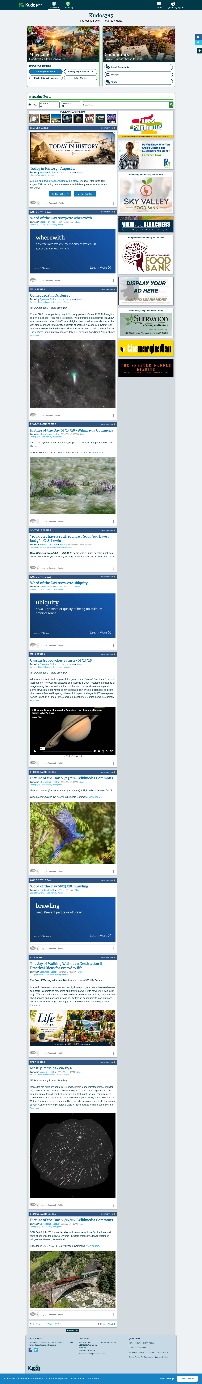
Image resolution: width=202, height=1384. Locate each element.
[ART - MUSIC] (78, 118)
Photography (35, 437)
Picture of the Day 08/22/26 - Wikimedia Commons (71, 1220)
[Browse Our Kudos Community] (30, 5)
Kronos (43, 172)
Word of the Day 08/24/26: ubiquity (59, 583)
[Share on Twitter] (198, 42)
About (151, 1343)
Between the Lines (49, 544)
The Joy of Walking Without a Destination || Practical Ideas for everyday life (66, 965)
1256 (49, 1324)
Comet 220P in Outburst (50, 295)
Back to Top (72, 1330)
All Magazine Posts (45, 71)
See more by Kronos (45, 175)
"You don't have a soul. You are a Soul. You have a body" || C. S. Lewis (69, 538)
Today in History (60, 194)
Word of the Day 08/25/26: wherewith (61, 218)
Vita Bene (45, 971)
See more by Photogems (52, 437)
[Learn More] (45, 118)
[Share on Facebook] (198, 37)
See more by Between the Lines (59, 547)
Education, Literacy (38, 225)
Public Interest (44, 975)
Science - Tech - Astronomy (41, 302)
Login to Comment (49, 203)
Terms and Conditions (137, 1348)
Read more (34, 335)
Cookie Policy (134, 1357)
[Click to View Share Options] (113, 203)
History (33, 175)
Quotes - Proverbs (37, 547)
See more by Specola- (62, 302)
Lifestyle (33, 975)
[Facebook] (30, 1349)
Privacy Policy (162, 1352)
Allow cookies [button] (187, 1378)
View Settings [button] (167, 1378)
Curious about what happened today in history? (55, 181)
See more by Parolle (55, 225)
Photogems (45, 434)
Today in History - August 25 (53, 168)
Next (110, 1324)
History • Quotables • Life (80, 71)
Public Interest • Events (46, 78)
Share (78, 172)
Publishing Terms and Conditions (142, 1352)
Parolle (43, 222)
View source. (100, 452)
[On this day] (34, 118)
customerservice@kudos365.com (92, 1354)
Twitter (36, 1349)
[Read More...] (145, 154)
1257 (56, 1324)
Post (34, 104)
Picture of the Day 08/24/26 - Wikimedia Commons (71, 430)
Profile (52, 172)
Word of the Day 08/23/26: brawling (59, 886)
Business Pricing (161, 1357)
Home (131, 1343)
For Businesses (147, 1357)
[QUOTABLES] (56, 118)
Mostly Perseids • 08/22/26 (51, 1068)
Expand (109, 556)
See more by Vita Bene (60, 975)
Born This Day (85, 194)
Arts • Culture (81, 78)
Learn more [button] (93, 1378)
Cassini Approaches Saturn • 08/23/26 (61, 660)
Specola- (44, 299)
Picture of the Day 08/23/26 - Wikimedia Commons (71, 778)
